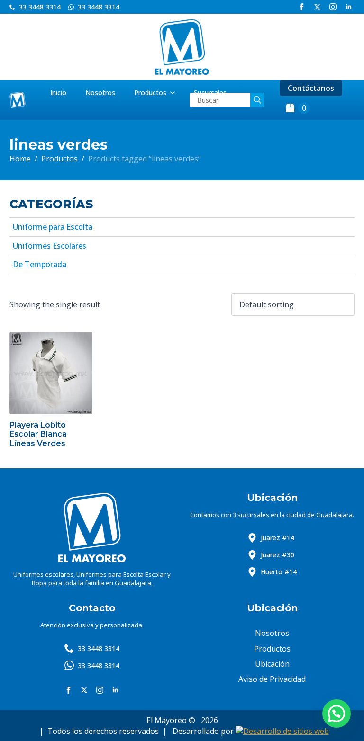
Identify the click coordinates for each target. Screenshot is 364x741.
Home (20, 158)
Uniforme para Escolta (52, 227)
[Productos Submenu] (175, 93)
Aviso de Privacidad (272, 679)
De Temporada (39, 264)
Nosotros (100, 92)
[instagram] (333, 7)
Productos (150, 92)
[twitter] (317, 7)
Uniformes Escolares (49, 246)
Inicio (58, 92)
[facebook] (302, 7)
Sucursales (210, 92)
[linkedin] (349, 7)
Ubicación (272, 664)
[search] (257, 100)
